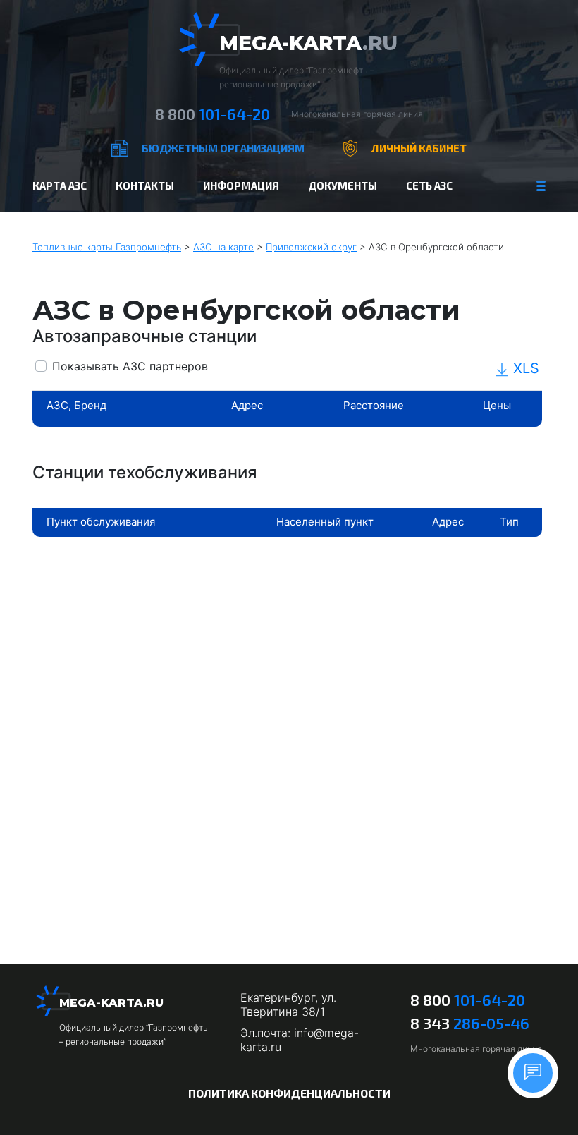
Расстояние (373, 405)
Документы (342, 185)
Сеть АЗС (429, 185)
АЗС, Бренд (76, 405)
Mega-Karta (308, 43)
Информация (241, 185)
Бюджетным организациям (223, 148)
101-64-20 (212, 113)
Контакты (145, 185)
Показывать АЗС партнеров (130, 366)
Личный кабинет (419, 148)
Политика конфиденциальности (289, 1093)
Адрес (247, 405)
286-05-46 (469, 1023)
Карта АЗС (59, 185)
